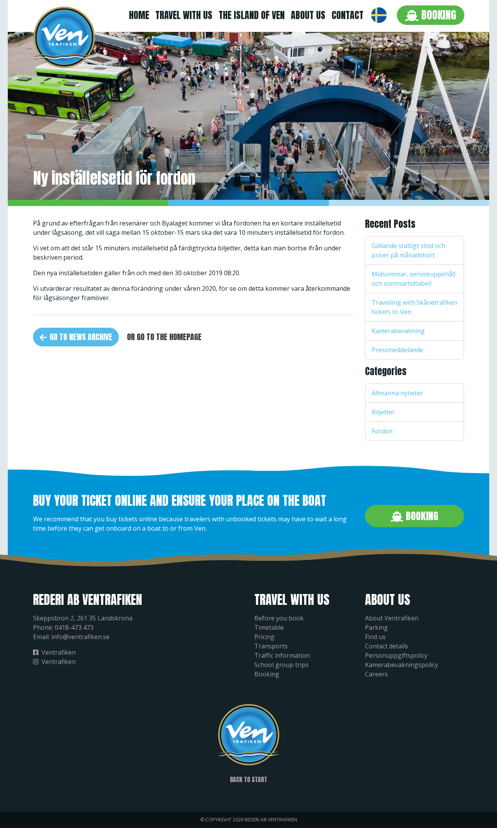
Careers (376, 674)
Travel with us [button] (183, 15)
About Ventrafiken (392, 618)
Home (139, 15)
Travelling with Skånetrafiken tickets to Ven (414, 307)
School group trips (281, 664)
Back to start (248, 779)
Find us (375, 636)
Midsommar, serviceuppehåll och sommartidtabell (413, 279)
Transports (271, 646)
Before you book (279, 618)
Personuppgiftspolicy (396, 655)
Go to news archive (81, 337)
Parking (376, 627)
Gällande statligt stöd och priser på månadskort (408, 250)
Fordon (382, 431)
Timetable (269, 627)
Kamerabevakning (398, 331)
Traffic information (282, 655)
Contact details (386, 646)
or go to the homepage (164, 337)
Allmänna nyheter (397, 393)
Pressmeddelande (397, 350)
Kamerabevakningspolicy (401, 664)
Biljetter (383, 412)
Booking (437, 15)
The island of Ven (252, 15)
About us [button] (308, 15)
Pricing (264, 636)
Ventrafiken (59, 652)
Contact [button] (347, 15)
